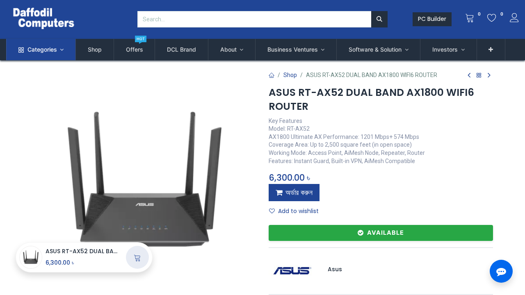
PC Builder (432, 19)
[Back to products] (479, 75)
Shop (290, 75)
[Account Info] (514, 19)
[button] (491, 49)
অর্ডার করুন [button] (299, 192)
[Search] (379, 19)
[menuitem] (95, 49)
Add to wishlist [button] (298, 211)
